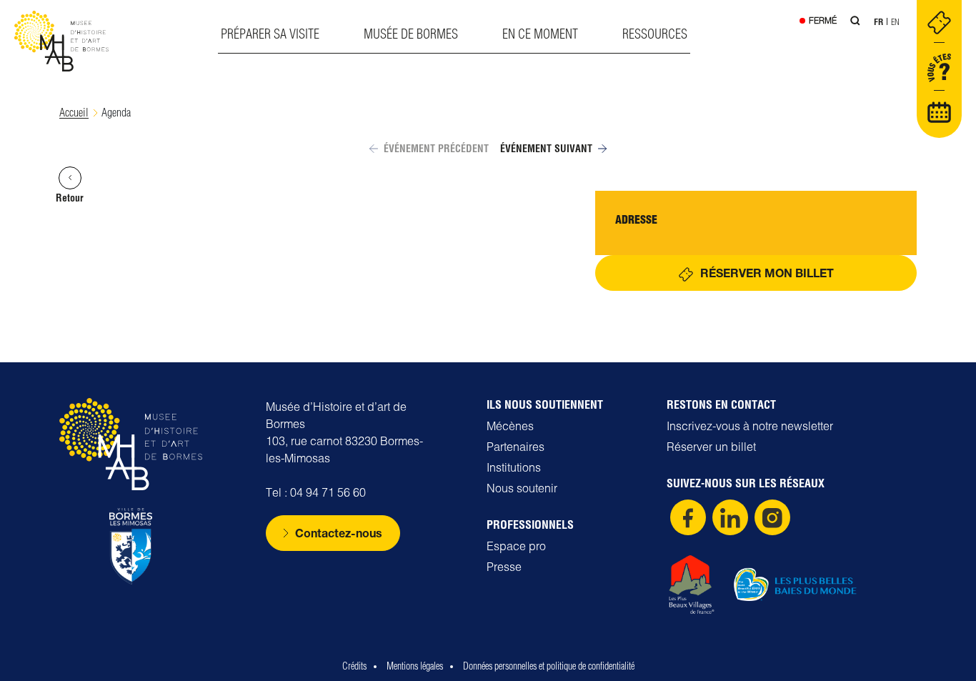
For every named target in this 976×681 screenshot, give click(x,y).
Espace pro (516, 546)
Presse (504, 567)
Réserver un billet (711, 446)
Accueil (74, 112)
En (895, 21)
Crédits (354, 666)
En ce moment (540, 34)
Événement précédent (436, 148)
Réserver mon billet (767, 272)
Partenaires (515, 446)
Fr (878, 21)
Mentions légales (415, 666)
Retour (70, 198)
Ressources (654, 34)
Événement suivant (546, 148)
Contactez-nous (338, 533)
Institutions (514, 467)
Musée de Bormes (411, 34)
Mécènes (510, 426)
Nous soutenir (522, 488)
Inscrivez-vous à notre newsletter (750, 426)
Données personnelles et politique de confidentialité (548, 666)
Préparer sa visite (270, 34)
